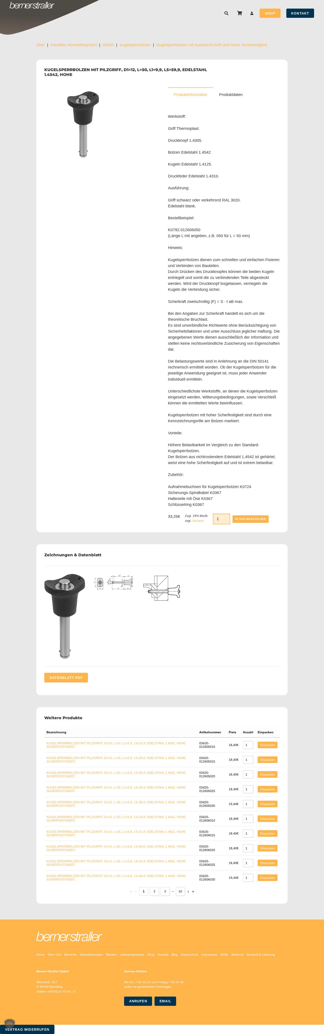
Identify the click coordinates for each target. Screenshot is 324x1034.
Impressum (209, 954)
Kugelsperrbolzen (135, 45)
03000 (108, 45)
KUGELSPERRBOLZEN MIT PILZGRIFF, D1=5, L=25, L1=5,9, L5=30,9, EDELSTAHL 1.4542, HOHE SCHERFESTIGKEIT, (116, 789)
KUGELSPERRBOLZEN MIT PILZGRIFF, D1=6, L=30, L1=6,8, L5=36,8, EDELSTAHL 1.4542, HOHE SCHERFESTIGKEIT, (116, 877)
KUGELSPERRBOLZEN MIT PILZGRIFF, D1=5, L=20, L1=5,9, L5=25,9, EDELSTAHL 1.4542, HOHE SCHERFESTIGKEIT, (116, 774)
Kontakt (163, 954)
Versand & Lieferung (260, 954)
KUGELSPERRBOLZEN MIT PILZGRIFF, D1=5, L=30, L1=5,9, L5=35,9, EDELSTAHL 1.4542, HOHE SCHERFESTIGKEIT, (116, 803)
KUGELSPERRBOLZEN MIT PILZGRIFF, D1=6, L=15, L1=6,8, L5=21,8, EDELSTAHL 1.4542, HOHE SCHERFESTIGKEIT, (116, 833)
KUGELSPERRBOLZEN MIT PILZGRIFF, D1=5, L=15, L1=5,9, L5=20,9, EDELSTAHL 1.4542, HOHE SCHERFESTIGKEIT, (116, 759)
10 (180, 891)
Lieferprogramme (132, 954)
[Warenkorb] (239, 13)
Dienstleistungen (91, 954)
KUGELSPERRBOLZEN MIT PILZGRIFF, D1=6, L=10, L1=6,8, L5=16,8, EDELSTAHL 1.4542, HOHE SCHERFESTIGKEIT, (116, 818)
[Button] (252, 13)
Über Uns (54, 954)
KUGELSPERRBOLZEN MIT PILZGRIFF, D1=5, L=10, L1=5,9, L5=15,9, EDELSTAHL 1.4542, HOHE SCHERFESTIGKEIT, (116, 744)
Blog (174, 954)
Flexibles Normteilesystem (74, 45)
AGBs (224, 954)
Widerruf (237, 954)
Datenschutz (189, 954)
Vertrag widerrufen (27, 1029)
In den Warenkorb (250, 519)
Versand (198, 520)
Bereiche (70, 954)
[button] (226, 13)
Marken (111, 954)
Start (40, 45)
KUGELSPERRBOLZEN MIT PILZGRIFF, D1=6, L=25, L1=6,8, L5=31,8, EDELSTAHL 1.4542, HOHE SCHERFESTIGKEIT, (116, 862)
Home (40, 954)
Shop (151, 954)
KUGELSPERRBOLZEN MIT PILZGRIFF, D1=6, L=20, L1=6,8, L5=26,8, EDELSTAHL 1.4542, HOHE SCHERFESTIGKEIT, (116, 848)
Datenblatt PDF (66, 677)
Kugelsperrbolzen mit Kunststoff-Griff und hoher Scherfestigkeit (211, 45)
